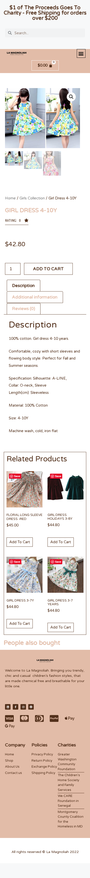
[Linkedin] (7, 707)
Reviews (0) (23, 308)
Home (10, 198)
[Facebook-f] (15, 707)
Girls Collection (32, 198)
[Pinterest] (31, 707)
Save (17, 476)
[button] (81, 53)
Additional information (35, 297)
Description (23, 285)
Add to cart (48, 268)
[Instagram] (23, 707)
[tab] (23, 285)
